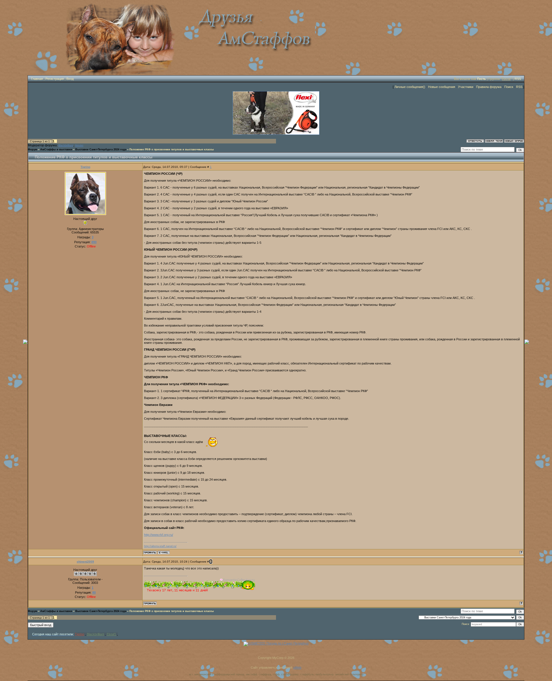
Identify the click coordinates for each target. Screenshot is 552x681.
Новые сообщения (441, 87)
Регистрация (54, 78)
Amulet (79, 145)
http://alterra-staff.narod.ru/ (160, 546)
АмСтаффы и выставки (56, 149)
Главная (37, 78)
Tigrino (85, 166)
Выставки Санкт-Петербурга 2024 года (100, 149)
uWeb (297, 667)
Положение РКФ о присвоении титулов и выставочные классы (171, 149)
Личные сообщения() (409, 87)
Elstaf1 (111, 634)
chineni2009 (85, 561)
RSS (518, 78)
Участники (465, 87)
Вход (70, 78)
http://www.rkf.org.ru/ (158, 534)
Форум (32, 149)
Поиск (508, 87)
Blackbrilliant (65, 145)
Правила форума (488, 87)
